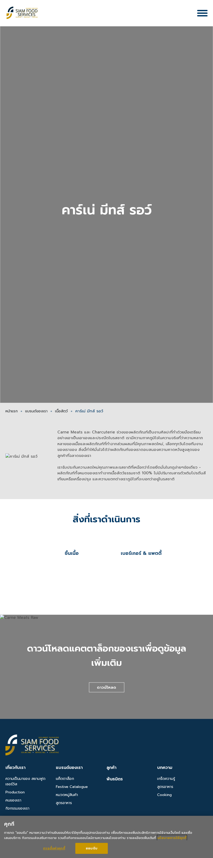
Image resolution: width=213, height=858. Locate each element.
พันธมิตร (114, 779)
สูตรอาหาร (64, 803)
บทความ (164, 767)
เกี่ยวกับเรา (15, 767)
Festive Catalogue (72, 786)
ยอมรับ (91, 848)
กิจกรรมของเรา (17, 808)
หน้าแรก (11, 411)
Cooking (164, 795)
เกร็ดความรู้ (166, 778)
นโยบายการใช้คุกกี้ (172, 837)
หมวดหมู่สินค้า (67, 795)
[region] (106, 837)
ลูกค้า (111, 767)
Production (15, 792)
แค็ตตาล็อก (65, 778)
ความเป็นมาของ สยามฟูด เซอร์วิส (25, 781)
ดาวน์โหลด (106, 687)
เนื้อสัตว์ (61, 411)
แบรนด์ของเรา (36, 411)
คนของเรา (13, 800)
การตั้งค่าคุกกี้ (54, 848)
